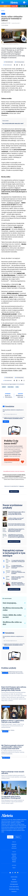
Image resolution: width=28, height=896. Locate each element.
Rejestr (5, 6)
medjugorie (5, 782)
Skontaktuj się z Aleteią (14, 889)
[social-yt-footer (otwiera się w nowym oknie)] (10, 872)
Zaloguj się (21, 486)
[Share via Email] (21, 64)
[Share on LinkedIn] (17, 64)
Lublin (20, 370)
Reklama (14, 861)
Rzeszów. (4, 372)
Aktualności (14, 844)
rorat (23, 129)
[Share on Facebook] (14, 64)
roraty (17, 387)
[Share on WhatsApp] (24, 64)
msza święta (10, 387)
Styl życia (14, 846)
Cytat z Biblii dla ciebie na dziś (12, 616)
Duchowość (14, 848)
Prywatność (14, 891)
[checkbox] (3, 417)
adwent (4, 387)
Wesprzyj (13, 6)
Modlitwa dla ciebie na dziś (12, 623)
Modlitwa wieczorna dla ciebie (13, 609)
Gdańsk (24, 368)
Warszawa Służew (6, 370)
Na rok (14, 867)
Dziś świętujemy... (10, 603)
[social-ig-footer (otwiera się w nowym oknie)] (17, 872)
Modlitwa (22, 6)
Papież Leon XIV (6, 757)
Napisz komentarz (14, 491)
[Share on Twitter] (19, 64)
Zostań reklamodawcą (14, 886)
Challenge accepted (13, 203)
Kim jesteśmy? (14, 881)
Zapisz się (6, 421)
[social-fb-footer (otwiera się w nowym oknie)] (12, 872)
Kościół (2, 10)
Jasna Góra (5, 673)
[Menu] (5, 2)
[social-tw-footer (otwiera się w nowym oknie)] (15, 872)
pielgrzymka (5, 731)
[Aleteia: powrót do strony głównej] (14, 2)
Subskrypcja (14, 858)
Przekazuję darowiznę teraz (11, 459)
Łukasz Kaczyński (16, 23)
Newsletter (14, 854)
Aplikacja (14, 856)
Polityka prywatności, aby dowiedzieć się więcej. (13, 418)
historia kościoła (6, 706)
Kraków (15, 370)
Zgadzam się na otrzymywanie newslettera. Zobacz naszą (14, 418)
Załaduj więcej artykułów (14, 541)
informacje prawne (14, 884)
